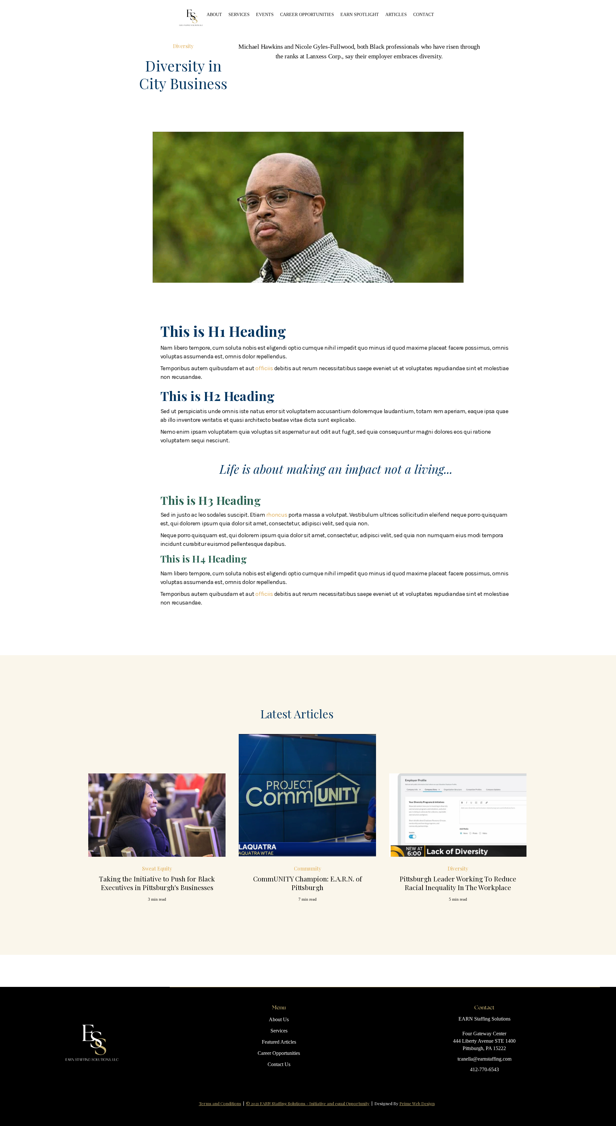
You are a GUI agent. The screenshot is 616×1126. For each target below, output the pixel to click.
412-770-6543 (484, 1069)
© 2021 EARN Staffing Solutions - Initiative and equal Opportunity (308, 1103)
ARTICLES (396, 14)
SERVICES (239, 14)
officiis (264, 368)
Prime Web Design (417, 1103)
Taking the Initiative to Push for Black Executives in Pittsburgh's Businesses (157, 883)
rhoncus (276, 514)
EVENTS (265, 14)
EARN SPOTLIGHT (359, 14)
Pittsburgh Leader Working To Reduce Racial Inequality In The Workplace (457, 883)
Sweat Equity (157, 868)
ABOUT (214, 14)
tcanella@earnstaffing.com (484, 1059)
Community (307, 868)
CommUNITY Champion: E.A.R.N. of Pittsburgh (307, 883)
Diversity (183, 46)
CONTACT (423, 14)
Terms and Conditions (220, 1103)
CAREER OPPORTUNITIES (307, 14)
